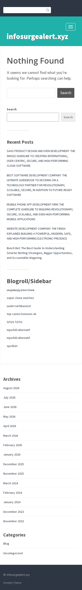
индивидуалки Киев (20, 290)
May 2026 (9, 416)
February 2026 (12, 445)
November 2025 (13, 474)
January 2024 (11, 502)
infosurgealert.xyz (37, 36)
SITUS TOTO (14, 322)
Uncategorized (13, 553)
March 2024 (10, 483)
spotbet (12, 346)
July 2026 (9, 397)
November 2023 (13, 521)
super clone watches (20, 298)
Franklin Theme (12, 582)
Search (12, 109)
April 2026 (9, 426)
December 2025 (13, 464)
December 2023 (13, 512)
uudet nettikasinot (19, 306)
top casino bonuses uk (21, 314)
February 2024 (12, 493)
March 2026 (10, 436)
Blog (6, 543)
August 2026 (11, 388)
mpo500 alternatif (18, 330)
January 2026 (11, 454)
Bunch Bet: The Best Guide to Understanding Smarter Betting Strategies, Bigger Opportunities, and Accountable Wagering (40, 253)
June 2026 (9, 407)
